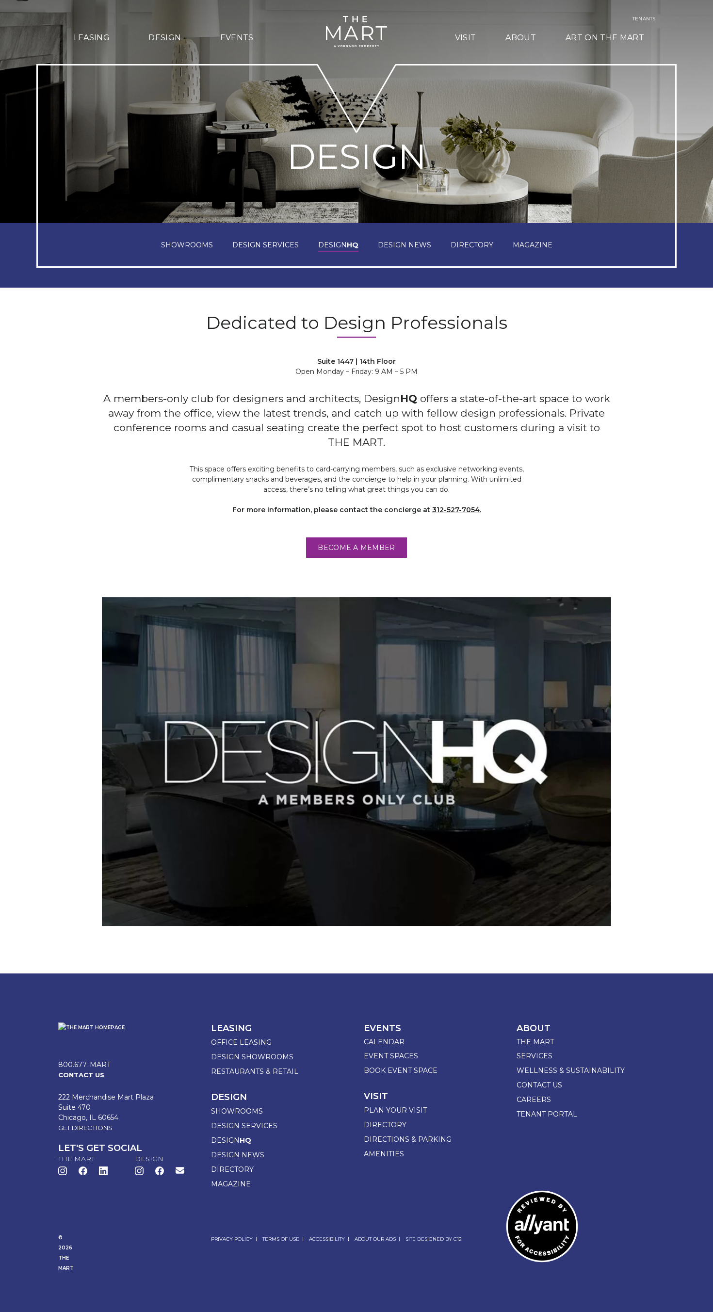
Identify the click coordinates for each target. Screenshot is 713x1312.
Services (534, 1056)
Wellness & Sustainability (571, 1070)
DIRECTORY (472, 245)
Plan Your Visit (395, 1110)
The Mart (535, 1041)
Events (237, 37)
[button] (180, 1170)
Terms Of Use (280, 1239)
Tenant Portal (547, 1114)
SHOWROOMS (187, 245)
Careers (534, 1099)
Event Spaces (391, 1056)
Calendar (384, 1041)
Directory (232, 1169)
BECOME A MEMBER (356, 547)
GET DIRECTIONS (85, 1128)
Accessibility (327, 1239)
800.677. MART (84, 1064)
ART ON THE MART (605, 37)
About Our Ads (375, 1239)
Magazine (231, 1184)
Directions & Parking (408, 1139)
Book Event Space (401, 1070)
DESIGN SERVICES (265, 245)
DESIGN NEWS (404, 245)
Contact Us (539, 1085)
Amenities (384, 1154)
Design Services (244, 1125)
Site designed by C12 (433, 1239)
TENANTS (643, 19)
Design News (237, 1154)
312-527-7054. (456, 509)
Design (164, 37)
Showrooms (237, 1111)
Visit (465, 37)
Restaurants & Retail (254, 1071)
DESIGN (338, 245)
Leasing (92, 37)
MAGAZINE (532, 245)
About (520, 37)
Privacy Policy (232, 1239)
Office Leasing (241, 1042)
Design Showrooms (252, 1057)
